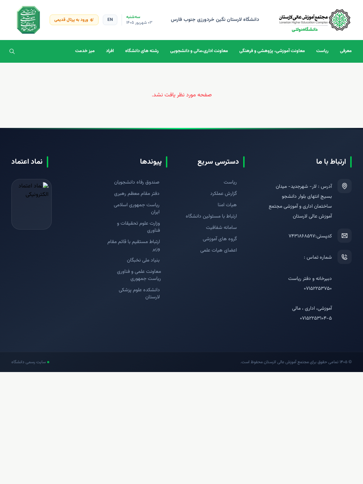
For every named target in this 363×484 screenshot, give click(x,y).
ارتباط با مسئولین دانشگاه (211, 216)
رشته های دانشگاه (142, 51)
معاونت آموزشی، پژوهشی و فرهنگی (272, 51)
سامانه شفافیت (221, 227)
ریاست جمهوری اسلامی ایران (137, 209)
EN (110, 20)
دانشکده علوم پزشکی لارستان (139, 294)
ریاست (322, 51)
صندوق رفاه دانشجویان (137, 182)
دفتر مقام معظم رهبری (137, 193)
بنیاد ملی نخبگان (143, 260)
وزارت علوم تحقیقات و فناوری (138, 227)
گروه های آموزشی (220, 239)
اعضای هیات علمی (218, 250)
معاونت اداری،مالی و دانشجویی (199, 51)
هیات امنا (227, 205)
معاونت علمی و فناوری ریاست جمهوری (139, 275)
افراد (110, 51)
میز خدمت (85, 51)
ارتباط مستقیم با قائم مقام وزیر (133, 245)
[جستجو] (12, 51)
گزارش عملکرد (223, 193)
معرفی (346, 51)
